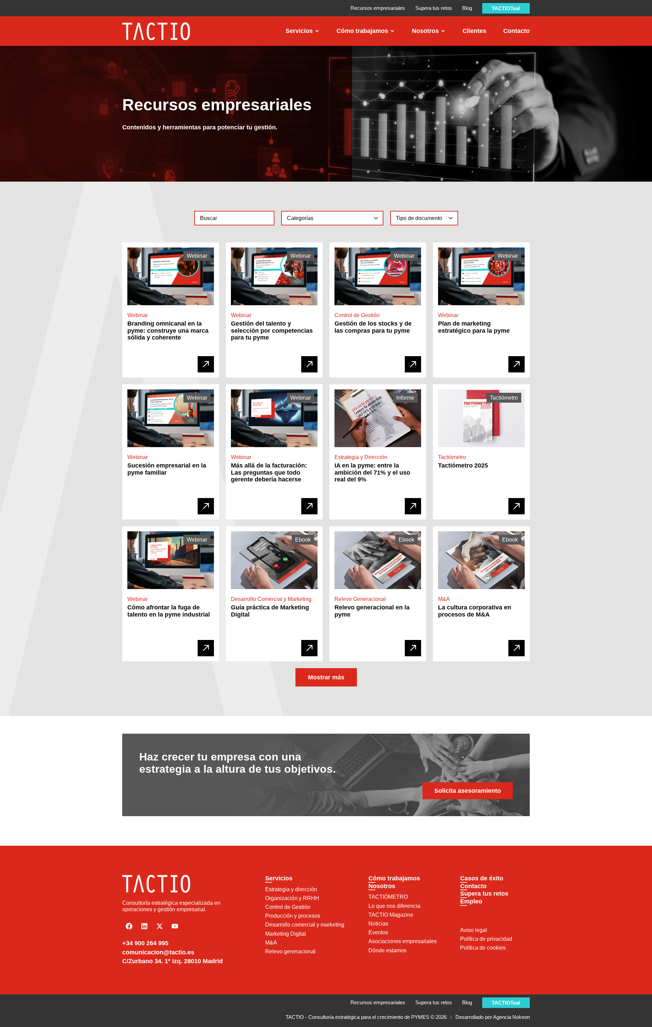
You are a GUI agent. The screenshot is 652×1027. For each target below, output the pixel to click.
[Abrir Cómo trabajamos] (392, 31)
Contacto (473, 886)
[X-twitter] (159, 926)
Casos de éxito (481, 878)
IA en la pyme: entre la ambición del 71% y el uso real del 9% (372, 472)
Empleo (471, 901)
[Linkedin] (144, 926)
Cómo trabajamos (394, 878)
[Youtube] (175, 926)
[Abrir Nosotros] (443, 31)
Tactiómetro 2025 (463, 465)
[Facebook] (129, 926)
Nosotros (381, 886)
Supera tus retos (484, 893)
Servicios (278, 878)
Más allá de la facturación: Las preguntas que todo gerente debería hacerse (269, 472)
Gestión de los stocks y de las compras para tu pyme (373, 327)
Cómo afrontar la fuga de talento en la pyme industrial (168, 611)
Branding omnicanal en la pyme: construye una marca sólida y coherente (168, 330)
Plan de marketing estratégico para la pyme (474, 327)
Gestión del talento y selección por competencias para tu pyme (272, 330)
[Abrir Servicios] (317, 31)
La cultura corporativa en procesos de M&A (474, 611)
